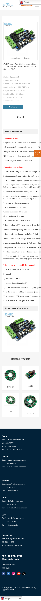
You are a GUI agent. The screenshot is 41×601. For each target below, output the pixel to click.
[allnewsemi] (3, 573)
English (27, 2)
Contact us (13, 107)
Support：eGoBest (8, 589)
